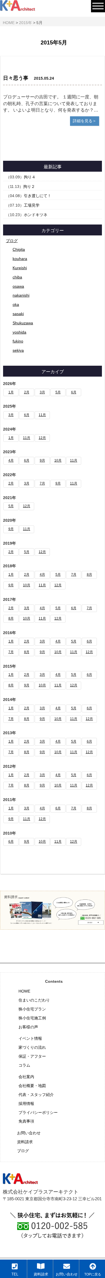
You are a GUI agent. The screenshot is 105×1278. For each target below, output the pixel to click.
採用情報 (26, 1103)
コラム (24, 1065)
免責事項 (26, 1121)
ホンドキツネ (35, 214)
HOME (24, 991)
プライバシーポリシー (38, 1112)
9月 (42, 460)
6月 (73, 392)
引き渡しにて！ (37, 195)
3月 (42, 392)
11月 (42, 415)
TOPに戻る (92, 1274)
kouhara (20, 258)
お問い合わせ (29, 1133)
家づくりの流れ (32, 1047)
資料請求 (25, 1142)
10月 (58, 460)
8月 (89, 575)
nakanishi (21, 295)
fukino (18, 341)
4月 (11, 460)
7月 (42, 483)
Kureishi (20, 268)
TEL (14, 1274)
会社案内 (26, 1076)
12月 (42, 438)
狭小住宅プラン (32, 1009)
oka (16, 304)
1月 (11, 392)
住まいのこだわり (34, 1000)
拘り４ (30, 177)
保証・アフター (32, 1056)
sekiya (18, 350)
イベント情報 (30, 1038)
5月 (58, 392)
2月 (26, 392)
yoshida (19, 332)
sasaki (18, 313)
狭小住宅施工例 (32, 1018)
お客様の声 (28, 1027)
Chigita (19, 249)
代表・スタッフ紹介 (36, 1094)
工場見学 (31, 205)
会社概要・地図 (32, 1085)
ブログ (12, 240)
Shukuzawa (23, 323)
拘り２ (29, 186)
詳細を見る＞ (84, 121)
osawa (18, 286)
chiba (17, 277)
